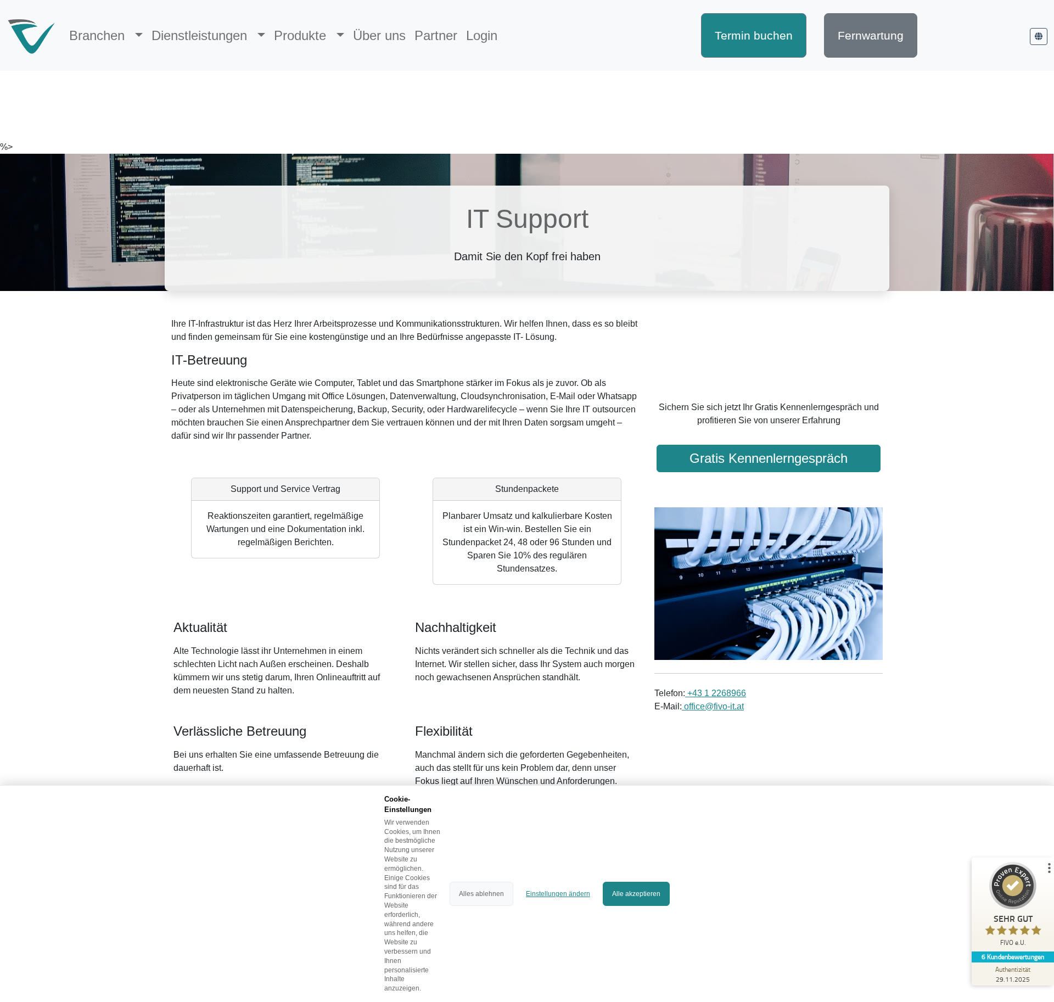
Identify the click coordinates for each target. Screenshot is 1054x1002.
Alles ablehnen (481, 894)
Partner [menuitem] (435, 35)
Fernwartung (871, 35)
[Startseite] (31, 35)
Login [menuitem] (481, 35)
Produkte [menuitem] (302, 35)
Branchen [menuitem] (98, 35)
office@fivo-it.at (713, 706)
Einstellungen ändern (558, 894)
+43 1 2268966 (715, 693)
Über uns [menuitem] (379, 35)
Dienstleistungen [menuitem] (201, 35)
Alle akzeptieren (636, 894)
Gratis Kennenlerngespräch (768, 458)
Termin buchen (754, 35)
